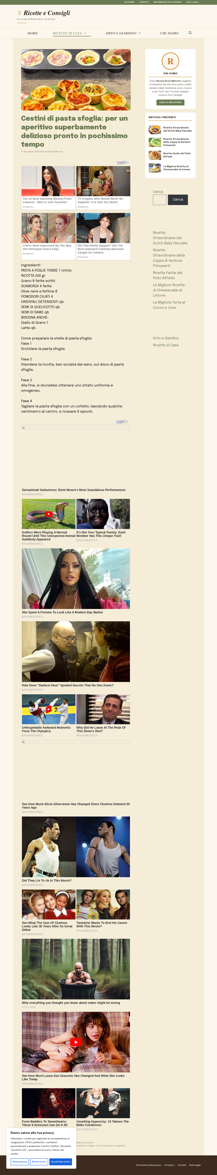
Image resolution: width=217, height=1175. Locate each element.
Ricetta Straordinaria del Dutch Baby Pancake (170, 238)
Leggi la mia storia (170, 102)
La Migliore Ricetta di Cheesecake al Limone (169, 290)
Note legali (192, 2)
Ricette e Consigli (47, 12)
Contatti (144, 2)
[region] (41, 1148)
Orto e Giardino (121, 33)
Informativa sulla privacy (168, 2)
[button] (190, 33)
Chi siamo (129, 2)
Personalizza (19, 1162)
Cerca (158, 192)
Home (32, 33)
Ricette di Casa (67, 33)
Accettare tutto (60, 1162)
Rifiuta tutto (39, 1162)
